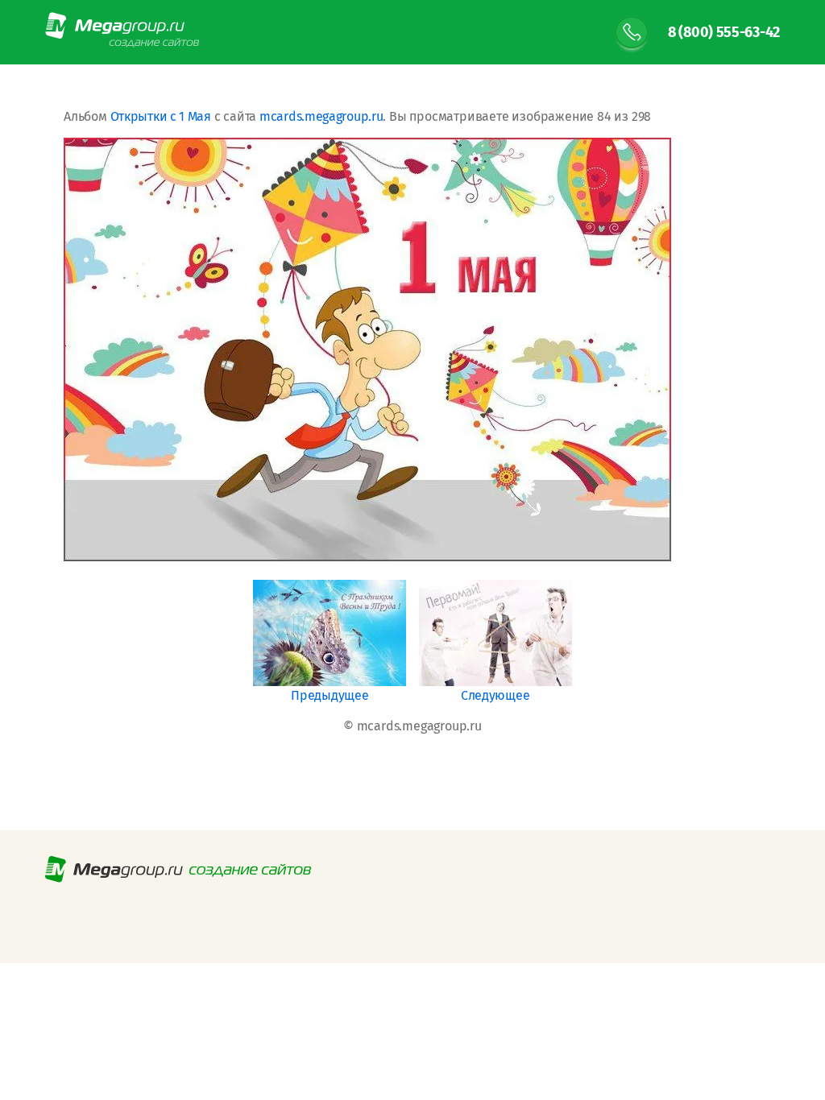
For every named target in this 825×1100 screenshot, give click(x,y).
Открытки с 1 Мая (160, 116)
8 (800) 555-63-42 (724, 32)
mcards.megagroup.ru (321, 116)
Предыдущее (329, 695)
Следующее (495, 695)
